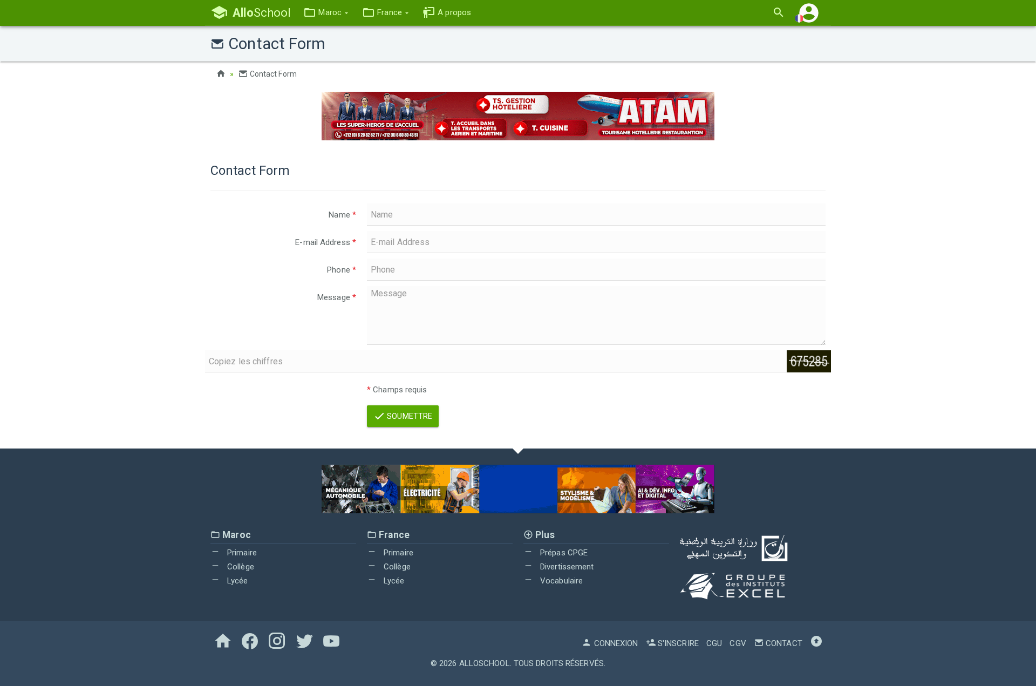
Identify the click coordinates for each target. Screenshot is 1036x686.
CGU (714, 643)
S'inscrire (677, 643)
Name (342, 215)
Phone (341, 270)
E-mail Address (325, 242)
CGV (738, 643)
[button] (325, 12)
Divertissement (566, 567)
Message (336, 297)
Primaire (241, 553)
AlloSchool (484, 663)
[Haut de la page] (816, 643)
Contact (783, 643)
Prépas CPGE (563, 553)
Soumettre (408, 416)
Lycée (236, 581)
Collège (239, 567)
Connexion (615, 643)
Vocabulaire (560, 581)
